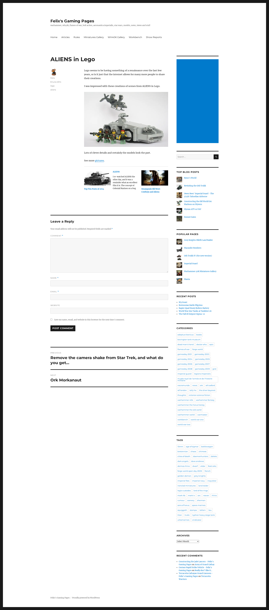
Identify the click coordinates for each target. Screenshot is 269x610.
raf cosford (210, 385)
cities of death (184, 456)
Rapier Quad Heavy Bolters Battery (194, 308)
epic (211, 344)
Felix (52, 78)
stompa (193, 510)
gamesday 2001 (185, 354)
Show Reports (154, 37)
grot (214, 369)
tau (210, 510)
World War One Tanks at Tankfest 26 (195, 311)
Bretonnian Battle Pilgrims (191, 305)
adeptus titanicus (185, 335)
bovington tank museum (189, 339)
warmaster (202, 415)
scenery (190, 500)
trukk (187, 515)
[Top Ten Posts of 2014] (97, 178)
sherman (201, 500)
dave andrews (197, 461)
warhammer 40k (185, 400)
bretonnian (183, 451)
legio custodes (184, 490)
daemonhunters (200, 456)
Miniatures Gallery (94, 37)
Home (53, 37)
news (194, 385)
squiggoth (182, 510)
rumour (181, 500)
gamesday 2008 (185, 369)
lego (52, 86)
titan (180, 515)
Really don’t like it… (203, 570)
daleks (214, 456)
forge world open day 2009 (190, 471)
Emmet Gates (190, 217)
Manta (187, 279)
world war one (197, 419)
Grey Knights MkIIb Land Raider (198, 240)
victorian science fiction (199, 395)
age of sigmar (192, 446)
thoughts (182, 395)
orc (199, 495)
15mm (180, 446)
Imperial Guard (191, 263)
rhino (214, 495)
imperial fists (183, 481)
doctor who (201, 344)
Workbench (135, 37)
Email (54, 291)
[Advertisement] (198, 101)
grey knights (200, 476)
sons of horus (183, 505)
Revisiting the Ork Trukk (195, 186)
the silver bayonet (207, 390)
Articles (65, 37)
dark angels (183, 461)
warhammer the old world (189, 410)
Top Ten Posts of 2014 (94, 189)
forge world (197, 349)
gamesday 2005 (202, 359)
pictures (99, 160)
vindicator (196, 520)
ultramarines (183, 520)
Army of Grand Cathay (204, 564)
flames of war (184, 349)
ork (201, 385)
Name (54, 278)
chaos (193, 451)
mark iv (191, 495)
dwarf (195, 466)
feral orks (212, 466)
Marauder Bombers (192, 248)
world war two (184, 424)
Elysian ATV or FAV (192, 209)
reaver (206, 495)
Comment (56, 236)
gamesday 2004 (185, 359)
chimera (202, 451)
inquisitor (211, 481)
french (208, 471)
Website (55, 305)
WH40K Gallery (116, 37)
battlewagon (207, 446)
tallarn (203, 510)
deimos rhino (184, 466)
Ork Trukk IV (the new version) (198, 256)
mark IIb (181, 495)
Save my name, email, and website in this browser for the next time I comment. (89, 320)
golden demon (184, 476)
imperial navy (198, 481)
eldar (202, 466)
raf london (182, 390)
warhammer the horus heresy (191, 405)
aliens (53, 90)
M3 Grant (183, 302)
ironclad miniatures (187, 486)
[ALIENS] (127, 181)
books (199, 335)
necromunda (184, 385)
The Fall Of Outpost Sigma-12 (192, 314)
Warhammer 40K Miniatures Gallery (200, 271)
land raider (203, 486)
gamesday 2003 (202, 354)
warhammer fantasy (205, 400)
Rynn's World (190, 178)
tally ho (193, 390)
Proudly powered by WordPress (86, 598)
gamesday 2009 (202, 369)
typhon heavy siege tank (203, 515)
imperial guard (184, 374)
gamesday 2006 (185, 364)
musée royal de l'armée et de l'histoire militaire (195, 380)
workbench (183, 419)
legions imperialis (202, 374)
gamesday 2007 (202, 364)
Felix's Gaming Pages (72, 21)
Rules (77, 37)
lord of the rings (200, 490)
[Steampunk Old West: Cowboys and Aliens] (154, 178)
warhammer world (186, 415)
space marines (198, 505)
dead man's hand (186, 344)
